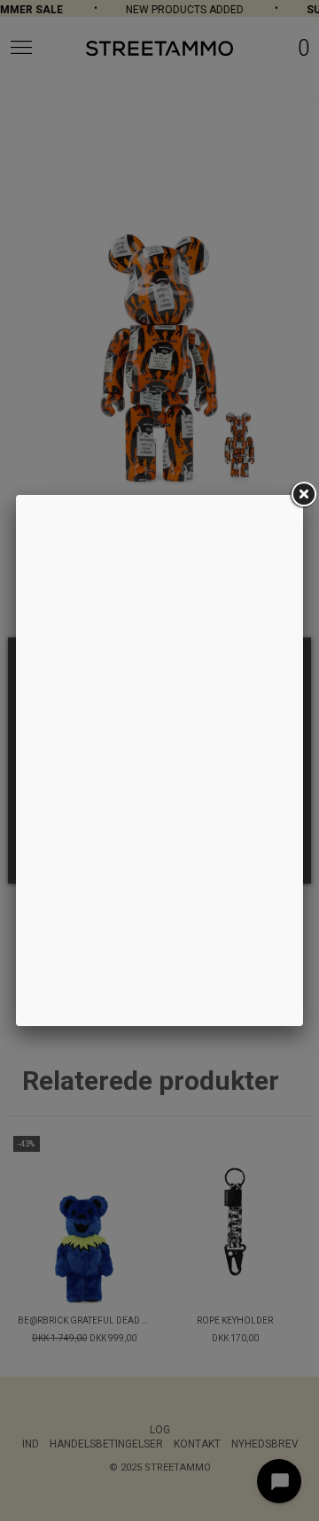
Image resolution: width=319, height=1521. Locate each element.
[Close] (303, 495)
